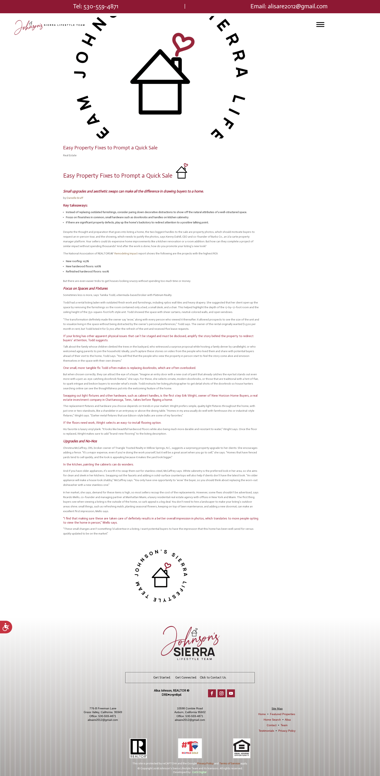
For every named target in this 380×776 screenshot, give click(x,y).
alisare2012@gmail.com (298, 6)
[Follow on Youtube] (231, 693)
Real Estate (70, 155)
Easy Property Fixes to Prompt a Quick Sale (110, 148)
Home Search (272, 719)
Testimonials (266, 730)
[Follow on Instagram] (221, 693)
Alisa (288, 719)
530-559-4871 (101, 6)
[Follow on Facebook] (212, 693)
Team (284, 725)
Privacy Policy (286, 730)
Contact (271, 725)
